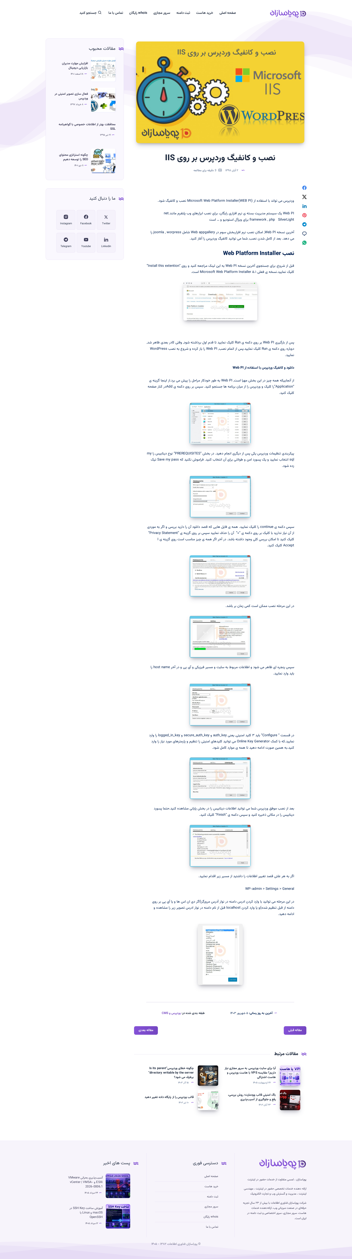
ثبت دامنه (183, 13)
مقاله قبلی (295, 1030)
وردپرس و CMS (171, 1013)
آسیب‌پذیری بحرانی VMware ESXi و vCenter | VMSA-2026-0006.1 (85, 1182)
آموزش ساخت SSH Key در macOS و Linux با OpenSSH (86, 1213)
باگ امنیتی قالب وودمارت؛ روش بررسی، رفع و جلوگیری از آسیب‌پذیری (252, 1097)
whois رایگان (138, 13)
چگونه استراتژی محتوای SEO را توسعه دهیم (73, 157)
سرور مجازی (161, 13)
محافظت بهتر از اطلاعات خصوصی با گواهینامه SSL (87, 126)
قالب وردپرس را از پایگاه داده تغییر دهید (169, 1097)
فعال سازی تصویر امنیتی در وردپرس (71, 96)
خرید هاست (204, 13)
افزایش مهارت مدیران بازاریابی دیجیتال (75, 65)
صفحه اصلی (227, 13)
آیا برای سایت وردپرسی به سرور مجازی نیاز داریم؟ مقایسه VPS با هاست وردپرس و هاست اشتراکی (250, 1073)
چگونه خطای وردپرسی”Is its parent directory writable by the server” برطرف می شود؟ (171, 1073)
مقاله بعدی (146, 1030)
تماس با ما (115, 13)
